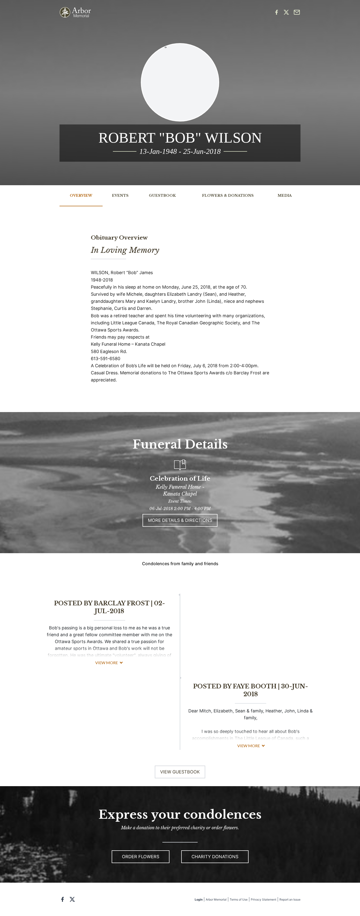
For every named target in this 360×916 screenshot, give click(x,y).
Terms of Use (239, 899)
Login (199, 899)
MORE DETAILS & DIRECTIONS (180, 520)
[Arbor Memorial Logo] (75, 12)
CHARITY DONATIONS (215, 856)
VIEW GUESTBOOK (180, 771)
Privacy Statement (263, 899)
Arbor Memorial (216, 899)
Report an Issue (289, 899)
